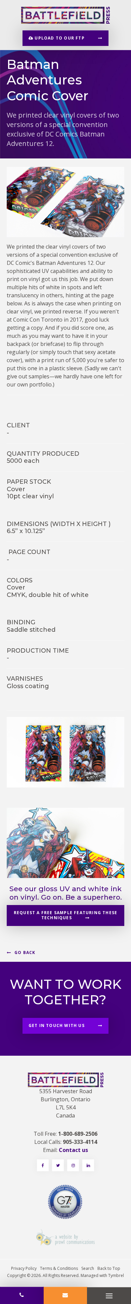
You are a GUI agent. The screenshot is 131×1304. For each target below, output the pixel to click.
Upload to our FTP (59, 38)
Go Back (24, 952)
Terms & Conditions (59, 1268)
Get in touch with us (57, 1025)
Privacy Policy (24, 1268)
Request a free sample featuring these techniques (65, 915)
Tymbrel (116, 1275)
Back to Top (108, 1268)
